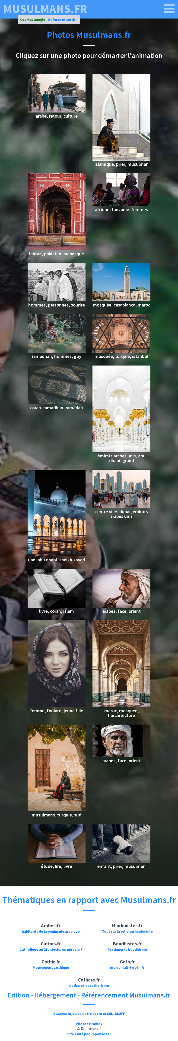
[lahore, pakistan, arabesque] (57, 248)
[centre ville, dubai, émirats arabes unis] (121, 506)
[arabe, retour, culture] (57, 111)
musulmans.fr (45, 9)
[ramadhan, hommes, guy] (57, 351)
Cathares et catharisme (89, 985)
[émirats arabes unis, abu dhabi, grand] (121, 450)
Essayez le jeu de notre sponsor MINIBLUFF (89, 1013)
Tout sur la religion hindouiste (127, 931)
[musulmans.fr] (169, 9)
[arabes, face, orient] (121, 606)
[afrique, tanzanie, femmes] (121, 204)
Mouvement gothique (51, 967)
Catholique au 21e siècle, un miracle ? (50, 949)
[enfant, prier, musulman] (121, 861)
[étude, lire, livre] (57, 861)
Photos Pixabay (89, 1023)
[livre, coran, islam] (57, 606)
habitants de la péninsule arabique (51, 931)
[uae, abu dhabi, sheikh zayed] (57, 554)
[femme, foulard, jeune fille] (57, 705)
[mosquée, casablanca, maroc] (121, 300)
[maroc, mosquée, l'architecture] (121, 705)
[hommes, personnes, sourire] (57, 300)
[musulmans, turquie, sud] (57, 810)
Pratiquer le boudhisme (127, 949)
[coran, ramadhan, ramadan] (57, 402)
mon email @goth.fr (127, 967)
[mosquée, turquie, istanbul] (121, 351)
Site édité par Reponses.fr (89, 1034)
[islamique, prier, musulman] (121, 159)
